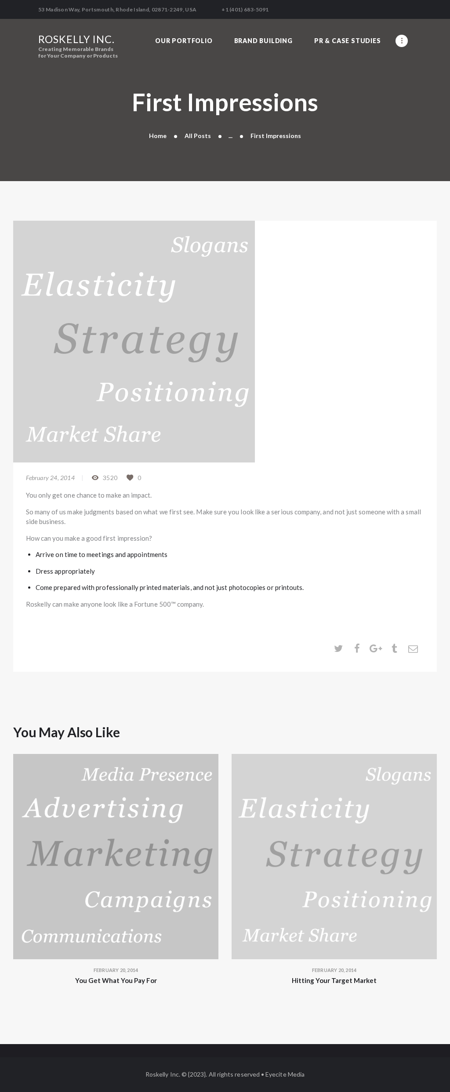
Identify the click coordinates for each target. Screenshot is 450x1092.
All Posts (198, 135)
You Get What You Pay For (116, 980)
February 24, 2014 (50, 477)
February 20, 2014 (116, 970)
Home (158, 135)
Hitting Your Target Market (334, 980)
